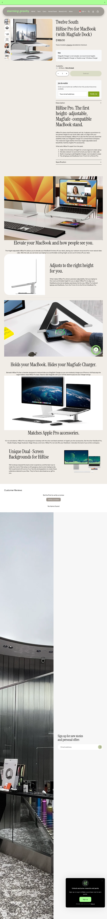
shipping (69, 45)
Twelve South (67, 22)
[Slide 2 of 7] (7, 27)
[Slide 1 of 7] (7, 21)
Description (60, 103)
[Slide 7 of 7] (7, 58)
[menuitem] (71, 11)
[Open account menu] (93, 11)
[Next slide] (104, 2)
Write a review (53, 500)
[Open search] (89, 11)
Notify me (93, 94)
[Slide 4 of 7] (7, 40)
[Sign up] (100, 747)
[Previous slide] (2, 2)
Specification (61, 162)
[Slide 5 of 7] (7, 46)
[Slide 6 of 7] (7, 52)
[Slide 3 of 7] (7, 34)
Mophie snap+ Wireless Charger (87, 58)
